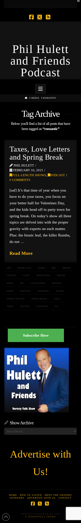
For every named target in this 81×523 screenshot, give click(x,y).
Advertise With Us (41, 498)
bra (53, 268)
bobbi (41, 268)
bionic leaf (24, 268)
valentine (42, 306)
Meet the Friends (58, 495)
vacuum (24, 306)
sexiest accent (15, 299)
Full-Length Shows (29, 175)
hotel (10, 283)
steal (57, 299)
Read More (21, 253)
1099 (9, 268)
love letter (38, 283)
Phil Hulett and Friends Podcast (40, 60)
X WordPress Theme (40, 516)
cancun (11, 275)
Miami (10, 291)
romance (25, 291)
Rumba (60, 291)
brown (67, 268)
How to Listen (31, 495)
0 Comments (20, 180)
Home (13, 495)
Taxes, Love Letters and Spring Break (40, 153)
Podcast (57, 175)
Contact (65, 498)
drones (61, 275)
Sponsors (17, 498)
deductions (43, 275)
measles (57, 283)
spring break (39, 299)
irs (22, 283)
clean (26, 275)
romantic (43, 291)
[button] (40, 89)
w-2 (56, 306)
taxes (10, 306)
